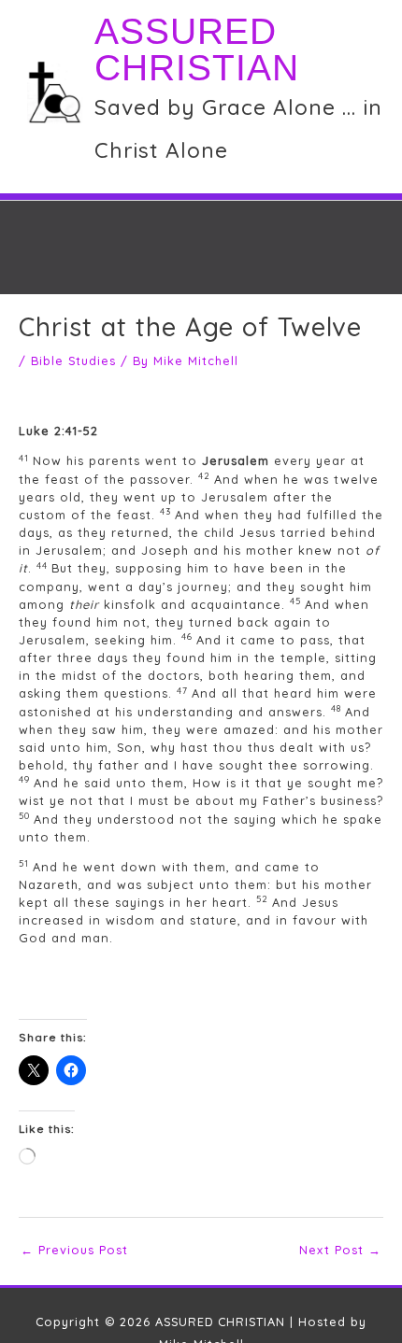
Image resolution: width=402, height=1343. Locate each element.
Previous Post (74, 1249)
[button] (212, 272)
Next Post (340, 1249)
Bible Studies (73, 360)
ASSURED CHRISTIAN (196, 49)
